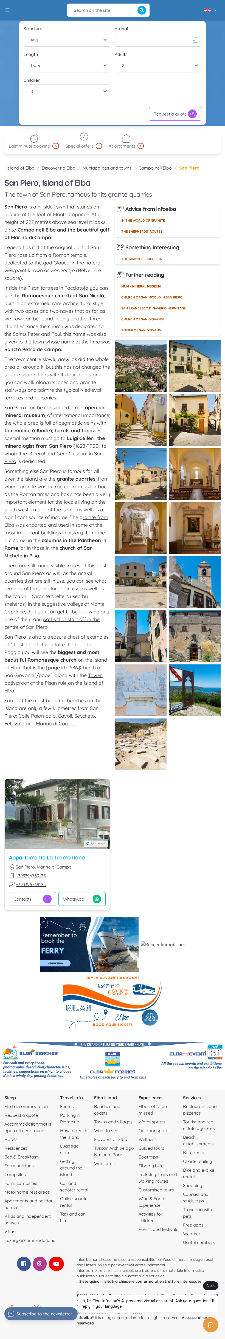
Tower (95, 675)
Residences (15, 1148)
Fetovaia (14, 723)
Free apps (193, 1225)
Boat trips (148, 1157)
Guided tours (151, 1148)
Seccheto (84, 716)
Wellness (148, 1139)
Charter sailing (197, 1161)
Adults (121, 54)
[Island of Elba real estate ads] (163, 944)
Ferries (67, 1106)
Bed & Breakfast (21, 1157)
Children (32, 80)
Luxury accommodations (29, 1240)
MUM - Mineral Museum (141, 286)
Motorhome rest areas (27, 1192)
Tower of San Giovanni (141, 330)
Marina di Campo (55, 723)
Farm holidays (19, 1165)
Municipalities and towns (107, 168)
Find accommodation (26, 1106)
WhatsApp (73, 899)
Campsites (15, 1174)
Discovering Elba (58, 168)
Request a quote (170, 114)
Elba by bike (151, 1165)
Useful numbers (199, 1242)
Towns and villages (113, 1121)
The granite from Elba (141, 259)
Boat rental (194, 1152)
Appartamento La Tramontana (47, 857)
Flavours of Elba (110, 1139)
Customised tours (156, 1190)
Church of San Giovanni (142, 319)
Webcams (104, 1163)
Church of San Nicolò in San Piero (151, 297)
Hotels (11, 1139)
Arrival (121, 28)
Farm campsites (20, 1183)
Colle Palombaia (37, 716)
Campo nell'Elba (155, 168)
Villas (9, 1231)
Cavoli (65, 716)
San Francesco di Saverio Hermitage (153, 308)
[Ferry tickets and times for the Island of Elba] (89, 944)
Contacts (23, 899)
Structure (33, 28)
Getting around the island (71, 1167)
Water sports (152, 1121)
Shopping (192, 1185)
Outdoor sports (154, 1130)
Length (31, 54)
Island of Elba (21, 168)
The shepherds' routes (141, 231)
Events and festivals (158, 1229)
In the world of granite (143, 220)
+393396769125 (31, 875)
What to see (106, 1130)
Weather (191, 1233)
